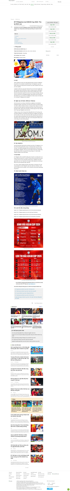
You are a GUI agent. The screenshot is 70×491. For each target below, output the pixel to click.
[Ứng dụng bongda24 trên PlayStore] (53, 473)
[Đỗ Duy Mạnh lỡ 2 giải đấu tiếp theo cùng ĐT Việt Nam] (37, 382)
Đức (27, 4)
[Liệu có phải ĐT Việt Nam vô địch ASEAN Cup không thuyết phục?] (37, 438)
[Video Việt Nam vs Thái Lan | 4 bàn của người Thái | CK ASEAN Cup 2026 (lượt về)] (27, 404)
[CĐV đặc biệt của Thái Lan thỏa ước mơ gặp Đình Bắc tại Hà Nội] (37, 448)
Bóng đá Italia (18, 478)
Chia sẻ (58, 55)
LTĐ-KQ (35, 4)
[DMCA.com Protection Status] (50, 489)
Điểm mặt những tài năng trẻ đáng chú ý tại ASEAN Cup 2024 (24, 337)
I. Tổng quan (16, 36)
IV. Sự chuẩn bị (17, 39)
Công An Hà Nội (15, 418)
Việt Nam (15, 4)
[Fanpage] (56, 481)
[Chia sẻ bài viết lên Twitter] (11, 25)
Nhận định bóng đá (26, 473)
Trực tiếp (10, 478)
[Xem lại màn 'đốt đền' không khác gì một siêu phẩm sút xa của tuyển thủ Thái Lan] (16, 404)
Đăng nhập (59, 1)
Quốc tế (32, 4)
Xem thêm (26, 467)
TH (32, 303)
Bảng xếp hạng (33, 476)
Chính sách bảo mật (41, 475)
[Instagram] (58, 481)
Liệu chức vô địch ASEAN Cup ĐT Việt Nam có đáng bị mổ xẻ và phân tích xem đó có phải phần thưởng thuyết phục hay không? (20, 441)
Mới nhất (33, 1)
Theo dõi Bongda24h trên (34, 25)
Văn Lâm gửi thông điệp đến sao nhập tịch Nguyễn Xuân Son (23, 332)
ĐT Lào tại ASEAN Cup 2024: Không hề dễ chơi (24, 293)
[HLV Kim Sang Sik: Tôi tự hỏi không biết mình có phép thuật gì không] (37, 428)
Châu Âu (22, 4)
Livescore (24, 478)
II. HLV (16, 37)
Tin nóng (12, 4)
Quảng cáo (53, 483)
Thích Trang (47, 55)
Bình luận (38, 4)
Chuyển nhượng (43, 4)
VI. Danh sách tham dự (18, 42)
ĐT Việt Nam (16, 382)
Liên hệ (49, 483)
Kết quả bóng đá (33, 474)
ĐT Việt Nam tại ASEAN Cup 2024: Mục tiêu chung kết (25, 291)
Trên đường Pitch (40, 1)
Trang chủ (10, 472)
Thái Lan (14, 392)
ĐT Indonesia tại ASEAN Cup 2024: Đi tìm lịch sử (24, 295)
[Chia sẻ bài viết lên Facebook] (11, 23)
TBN (20, 4)
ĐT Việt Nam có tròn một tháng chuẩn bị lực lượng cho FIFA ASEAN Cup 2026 (20, 457)
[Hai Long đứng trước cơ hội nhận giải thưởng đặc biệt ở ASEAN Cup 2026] (37, 350)
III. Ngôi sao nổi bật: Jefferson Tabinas (20, 38)
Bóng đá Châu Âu (18, 475)
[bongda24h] (9, 4)
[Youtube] (60, 481)
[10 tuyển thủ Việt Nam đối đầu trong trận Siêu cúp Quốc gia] (37, 372)
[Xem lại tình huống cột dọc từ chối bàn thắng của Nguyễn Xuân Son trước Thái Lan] (37, 404)
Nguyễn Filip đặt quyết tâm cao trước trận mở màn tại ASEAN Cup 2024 (26, 341)
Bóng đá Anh (18, 473)
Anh (18, 4)
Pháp (29, 4)
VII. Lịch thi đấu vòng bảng (19, 43)
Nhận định (48, 4)
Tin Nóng (10, 473)
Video (52, 4)
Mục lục (16, 33)
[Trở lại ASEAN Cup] (11, 31)
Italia (25, 4)
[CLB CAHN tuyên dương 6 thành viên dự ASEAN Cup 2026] (37, 418)
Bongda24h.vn (57, 486)
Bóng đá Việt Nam (19, 472)
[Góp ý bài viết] (11, 29)
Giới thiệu (39, 472)
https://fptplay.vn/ (31, 283)
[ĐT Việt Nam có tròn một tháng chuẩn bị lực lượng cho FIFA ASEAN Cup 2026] (37, 458)
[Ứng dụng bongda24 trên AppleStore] (57, 473)
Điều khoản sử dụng (41, 473)
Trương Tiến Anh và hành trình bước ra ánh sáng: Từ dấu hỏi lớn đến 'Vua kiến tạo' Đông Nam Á (20, 358)
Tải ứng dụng (50, 472)
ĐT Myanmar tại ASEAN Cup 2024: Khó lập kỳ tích (24, 289)
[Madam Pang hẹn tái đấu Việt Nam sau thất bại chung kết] (37, 392)
